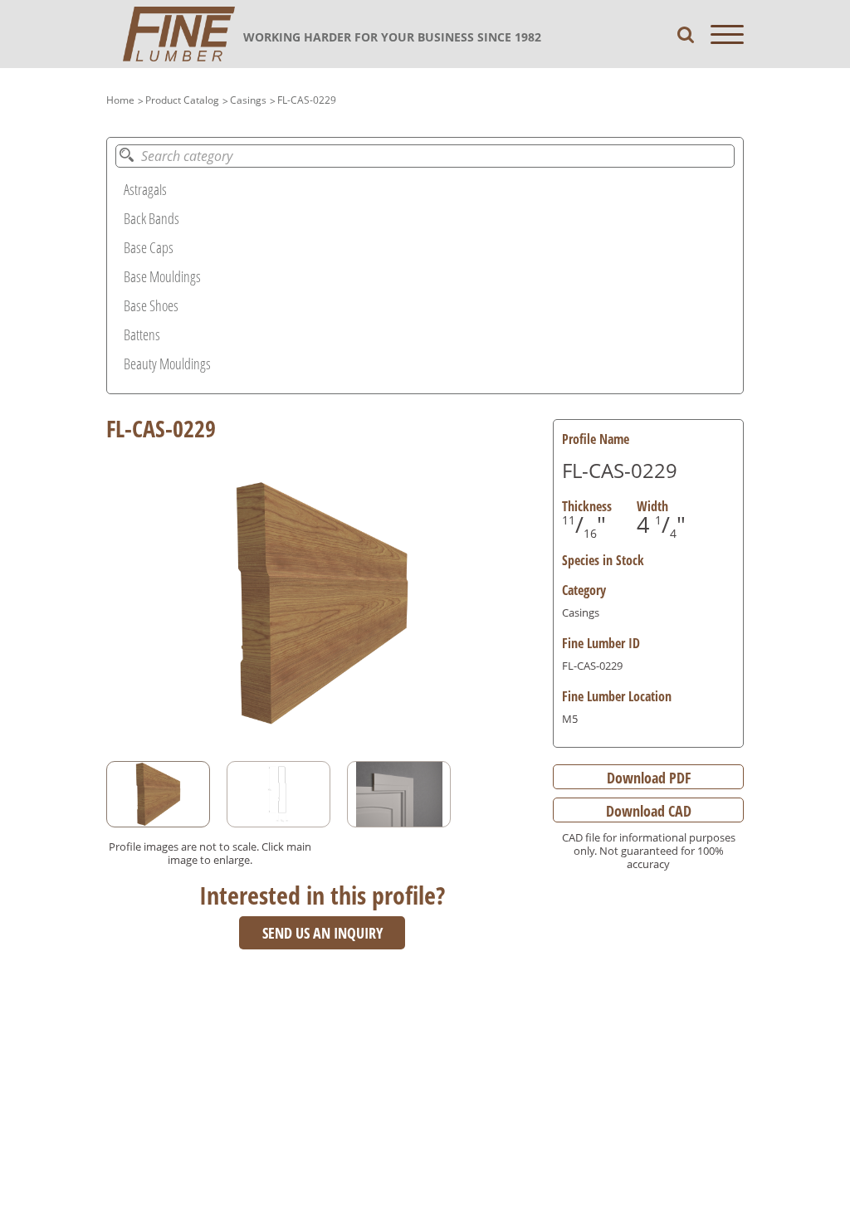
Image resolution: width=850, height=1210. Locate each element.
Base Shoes (151, 305)
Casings (248, 100)
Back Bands (151, 218)
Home (120, 100)
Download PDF (649, 778)
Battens (142, 334)
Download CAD (648, 811)
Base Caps (148, 247)
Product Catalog (182, 100)
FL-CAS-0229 (306, 100)
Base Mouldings (162, 276)
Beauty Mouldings (167, 363)
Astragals (145, 189)
